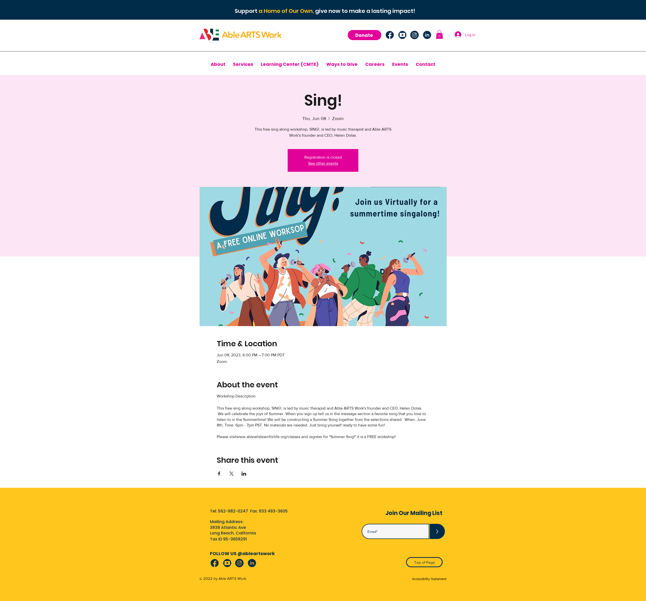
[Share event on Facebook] (219, 474)
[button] (439, 34)
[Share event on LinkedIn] (243, 474)
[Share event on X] (231, 474)
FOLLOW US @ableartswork (242, 553)
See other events (323, 163)
